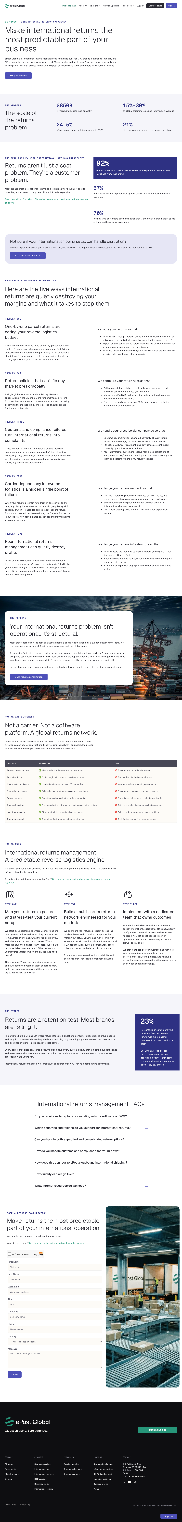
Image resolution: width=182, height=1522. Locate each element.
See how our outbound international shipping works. (56, 1243)
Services (11, 21)
